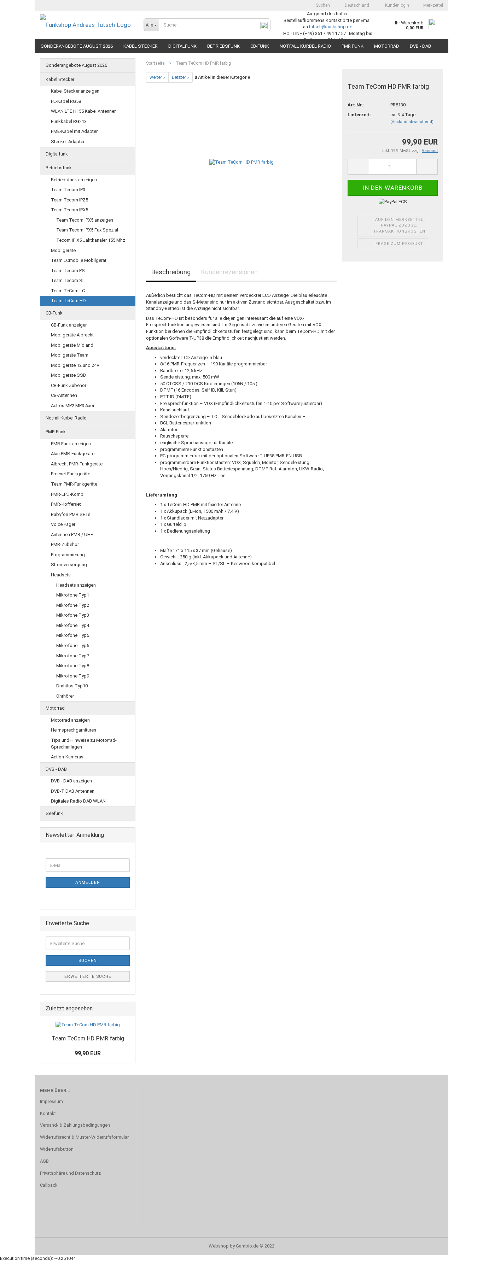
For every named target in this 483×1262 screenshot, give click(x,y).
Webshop (219, 1246)
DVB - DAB (420, 46)
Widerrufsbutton (57, 1149)
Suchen (322, 5)
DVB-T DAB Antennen (72, 791)
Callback (49, 1185)
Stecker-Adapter (68, 141)
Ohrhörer (65, 696)
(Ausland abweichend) (411, 121)
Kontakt (48, 1113)
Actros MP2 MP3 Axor (72, 405)
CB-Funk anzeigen (69, 325)
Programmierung (68, 554)
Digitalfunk (182, 46)
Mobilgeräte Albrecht (72, 334)
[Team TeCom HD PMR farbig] (241, 162)
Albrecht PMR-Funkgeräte (77, 463)
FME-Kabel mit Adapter (74, 131)
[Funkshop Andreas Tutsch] (86, 25)
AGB (44, 1161)
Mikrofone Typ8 (72, 665)
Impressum (51, 1101)
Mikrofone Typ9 (72, 676)
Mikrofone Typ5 (72, 635)
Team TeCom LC (68, 290)
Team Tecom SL (68, 280)
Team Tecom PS (68, 270)
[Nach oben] (463, 1251)
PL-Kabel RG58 (66, 101)
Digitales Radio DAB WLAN (78, 801)
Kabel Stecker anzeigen (75, 91)
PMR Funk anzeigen (71, 443)
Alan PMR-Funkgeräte (72, 453)
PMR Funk (352, 46)
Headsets (61, 574)
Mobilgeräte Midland (72, 345)
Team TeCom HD (68, 300)
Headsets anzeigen (76, 585)
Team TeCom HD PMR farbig (88, 1038)
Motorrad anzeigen (70, 720)
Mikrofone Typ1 (72, 595)
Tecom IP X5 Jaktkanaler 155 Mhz (90, 240)
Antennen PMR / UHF (72, 534)
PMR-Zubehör (65, 544)
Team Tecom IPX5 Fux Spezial (87, 230)
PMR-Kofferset (66, 504)
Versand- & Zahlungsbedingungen (75, 1125)
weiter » (157, 77)
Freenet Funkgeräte (70, 473)
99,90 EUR (88, 1053)
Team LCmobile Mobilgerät (78, 260)
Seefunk (54, 813)
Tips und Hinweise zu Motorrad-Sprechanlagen (84, 744)
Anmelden (87, 882)
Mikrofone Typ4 (72, 625)
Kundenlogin (396, 5)
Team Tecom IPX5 (69, 209)
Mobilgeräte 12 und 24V (75, 365)
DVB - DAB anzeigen (71, 780)
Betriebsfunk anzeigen (74, 179)
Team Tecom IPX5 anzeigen (84, 220)
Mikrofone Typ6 (72, 645)
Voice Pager (63, 524)
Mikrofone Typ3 (72, 615)
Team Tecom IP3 (68, 189)
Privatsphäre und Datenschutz (70, 1173)
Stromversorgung (69, 564)
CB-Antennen (64, 395)
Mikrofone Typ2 (72, 605)
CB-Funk (259, 46)
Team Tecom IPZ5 (69, 199)
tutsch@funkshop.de (330, 26)
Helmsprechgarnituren (73, 730)
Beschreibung (171, 272)
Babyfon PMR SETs (71, 514)
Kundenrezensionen (229, 272)
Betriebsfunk (223, 46)
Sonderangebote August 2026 (77, 46)
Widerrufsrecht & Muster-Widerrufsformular (84, 1137)
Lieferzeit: (359, 114)
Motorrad (386, 46)
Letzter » (180, 77)
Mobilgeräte (63, 250)
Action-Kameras (67, 756)
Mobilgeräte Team (69, 355)
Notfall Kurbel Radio (305, 46)
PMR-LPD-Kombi (68, 494)
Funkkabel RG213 (69, 121)
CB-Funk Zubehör (68, 385)
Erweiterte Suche (87, 976)
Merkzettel (432, 5)
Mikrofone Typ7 (72, 655)
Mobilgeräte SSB (68, 375)
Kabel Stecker (140, 46)
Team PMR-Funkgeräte (74, 484)
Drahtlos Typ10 (72, 685)
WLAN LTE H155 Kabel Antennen (84, 111)
